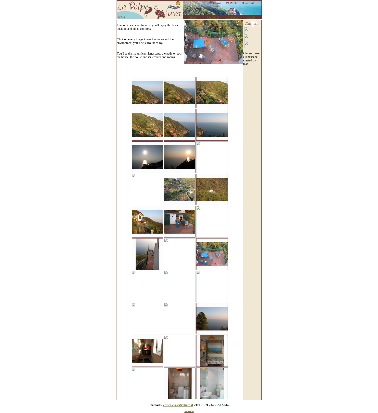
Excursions (232, 17)
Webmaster (189, 411)
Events (250, 17)
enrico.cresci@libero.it (178, 405)
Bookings (213, 17)
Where (192, 17)
